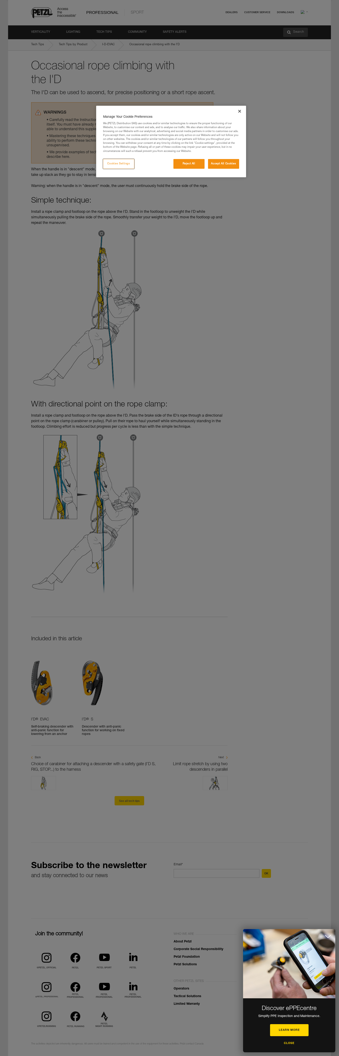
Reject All (189, 163)
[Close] (240, 111)
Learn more (289, 1030)
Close (289, 1043)
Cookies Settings (118, 163)
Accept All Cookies (223, 163)
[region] (171, 141)
